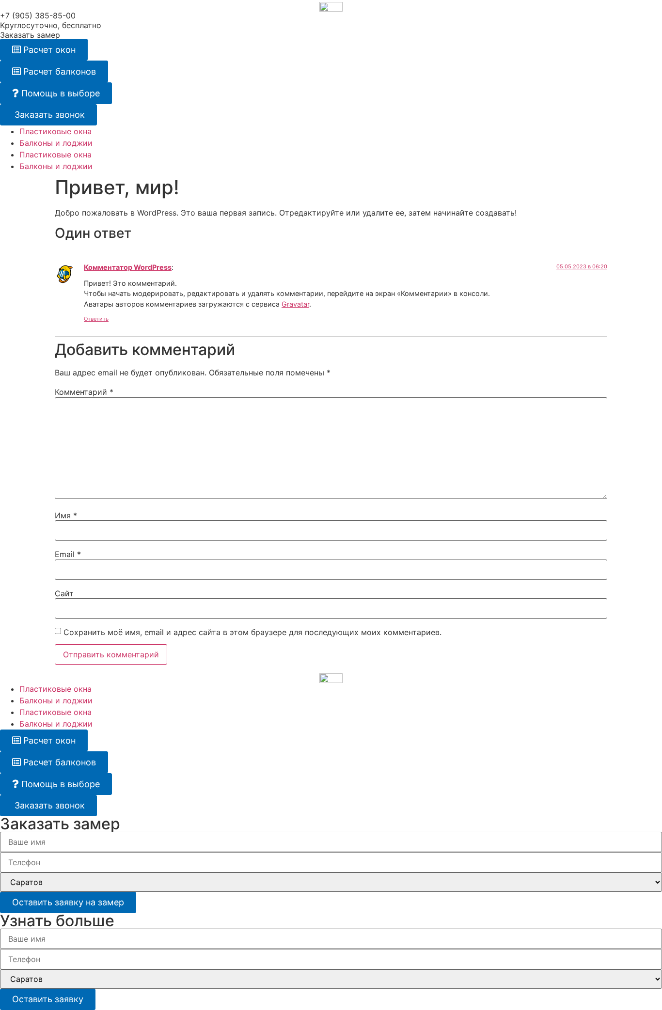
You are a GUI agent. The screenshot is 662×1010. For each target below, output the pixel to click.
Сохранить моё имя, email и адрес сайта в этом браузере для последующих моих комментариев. (252, 632)
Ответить (96, 318)
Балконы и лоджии (56, 143)
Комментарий (84, 392)
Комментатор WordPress (128, 267)
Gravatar (295, 304)
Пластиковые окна (55, 131)
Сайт (64, 593)
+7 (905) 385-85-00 (38, 15)
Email (68, 554)
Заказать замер (30, 35)
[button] (44, 50)
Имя (66, 515)
